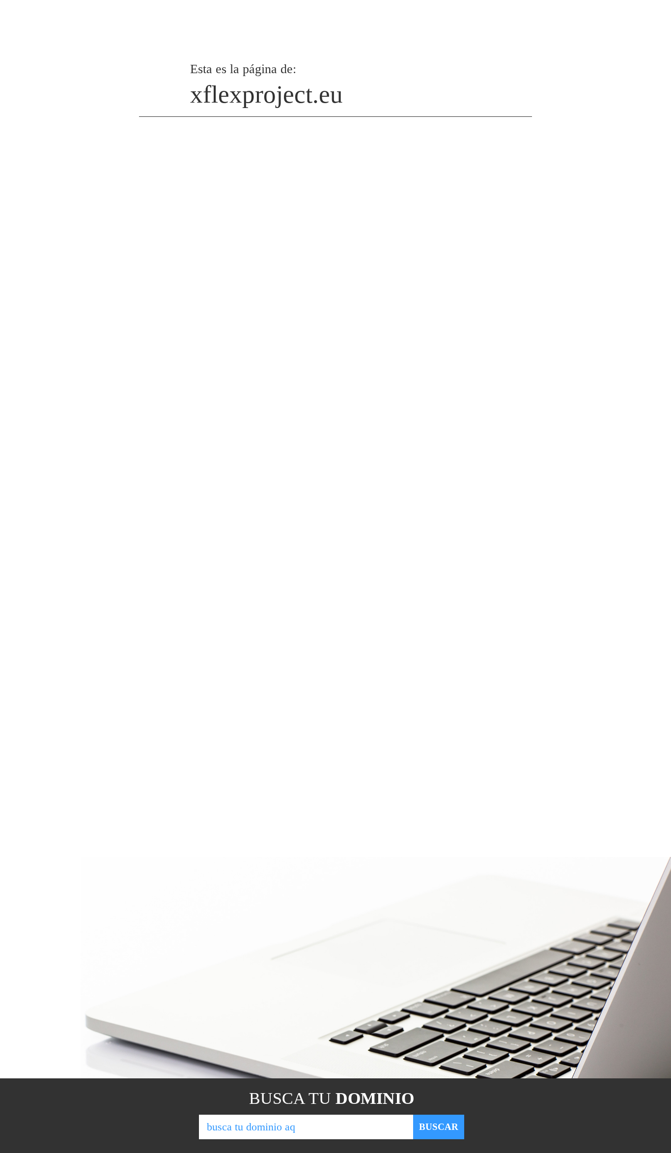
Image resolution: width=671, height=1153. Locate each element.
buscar (438, 1127)
